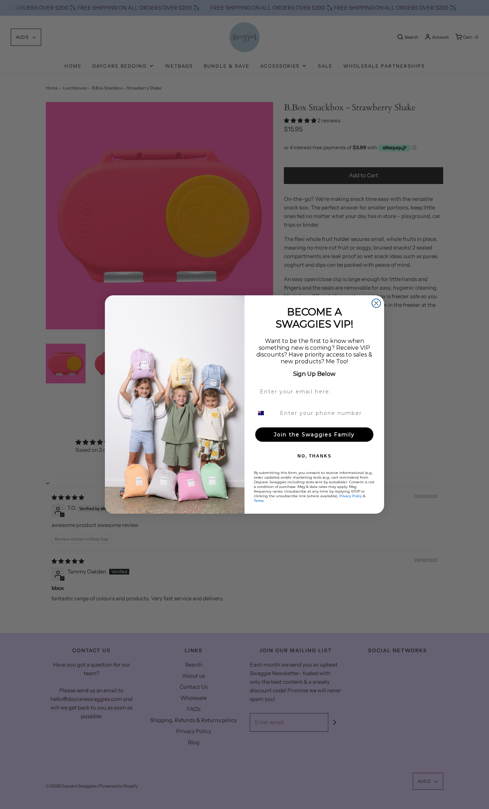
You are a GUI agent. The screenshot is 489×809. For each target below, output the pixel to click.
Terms (258, 501)
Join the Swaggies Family (314, 434)
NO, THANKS (314, 456)
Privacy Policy (350, 496)
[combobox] (265, 413)
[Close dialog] (376, 303)
